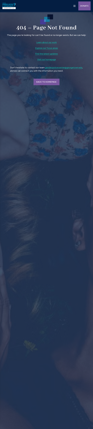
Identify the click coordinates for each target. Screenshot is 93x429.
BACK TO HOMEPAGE (46, 82)
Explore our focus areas (46, 48)
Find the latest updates (46, 53)
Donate (84, 6)
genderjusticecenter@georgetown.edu (63, 67)
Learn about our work (46, 42)
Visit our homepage (46, 59)
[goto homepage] (9, 6)
